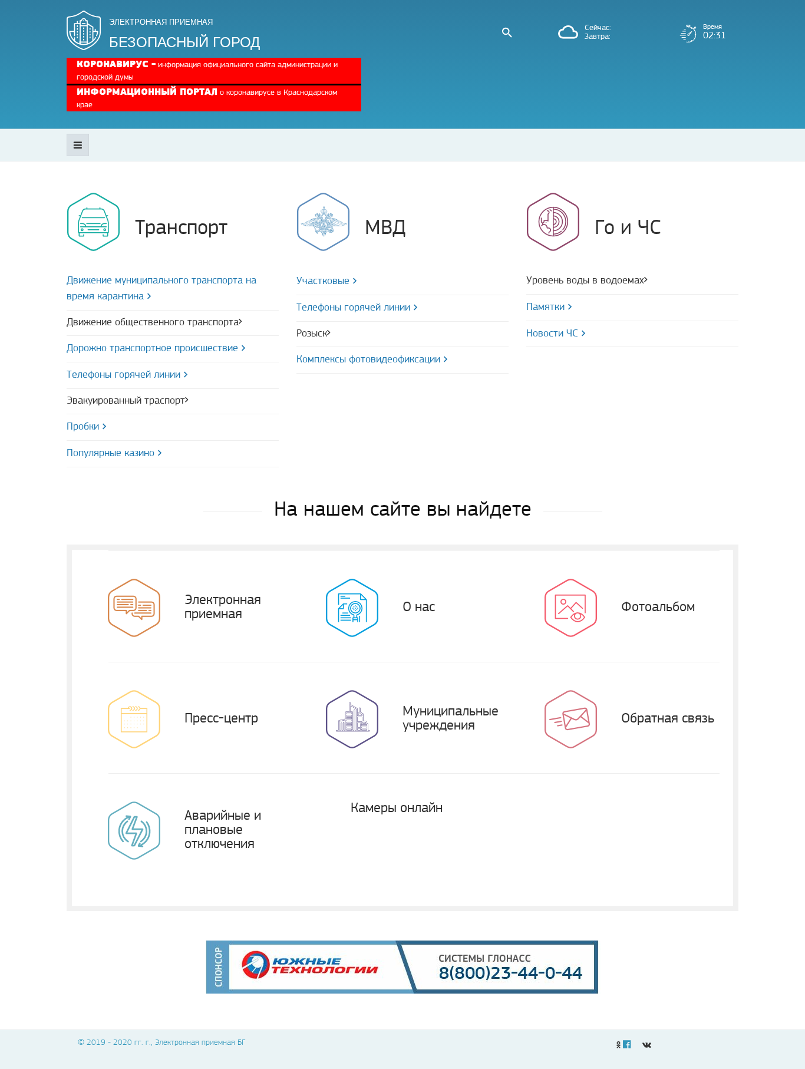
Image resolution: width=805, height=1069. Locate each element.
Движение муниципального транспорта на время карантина (161, 289)
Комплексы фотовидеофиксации (368, 360)
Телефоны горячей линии (123, 375)
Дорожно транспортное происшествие (152, 349)
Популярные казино (110, 453)
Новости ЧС (552, 334)
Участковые (322, 281)
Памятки (545, 307)
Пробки (83, 427)
